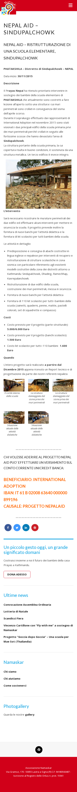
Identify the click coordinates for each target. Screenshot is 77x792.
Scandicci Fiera (13, 618)
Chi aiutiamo (12, 678)
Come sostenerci (15, 685)
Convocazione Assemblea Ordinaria (27, 604)
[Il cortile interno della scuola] (14, 385)
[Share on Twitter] (17, 530)
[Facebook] (38, 748)
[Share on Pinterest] (34, 530)
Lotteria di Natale (16, 611)
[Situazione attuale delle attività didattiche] (14, 417)
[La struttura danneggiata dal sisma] (38, 385)
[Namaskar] (8, 7)
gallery (29, 714)
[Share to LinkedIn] (26, 530)
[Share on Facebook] (8, 530)
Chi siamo (10, 671)
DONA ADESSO (17, 574)
